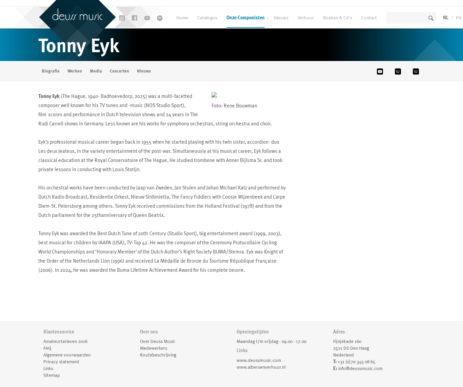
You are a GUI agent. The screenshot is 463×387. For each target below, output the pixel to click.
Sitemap (51, 375)
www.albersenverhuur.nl (261, 367)
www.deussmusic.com (259, 360)
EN (458, 17)
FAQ (47, 348)
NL (445, 17)
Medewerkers (153, 348)
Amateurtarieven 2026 (65, 341)
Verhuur (306, 17)
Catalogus (207, 17)
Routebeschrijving (158, 355)
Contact (369, 17)
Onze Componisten (245, 17)
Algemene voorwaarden (66, 355)
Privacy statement (61, 361)
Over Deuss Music (157, 341)
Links (48, 368)
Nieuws (281, 17)
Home (182, 17)
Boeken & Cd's (337, 17)
